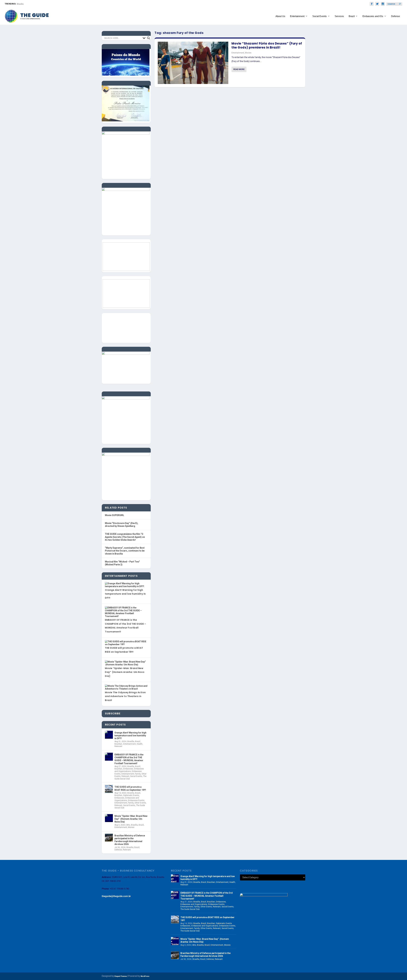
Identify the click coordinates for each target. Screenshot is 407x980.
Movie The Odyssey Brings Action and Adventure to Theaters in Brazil (125, 696)
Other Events (140, 803)
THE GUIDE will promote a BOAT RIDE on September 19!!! (130, 788)
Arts (128, 825)
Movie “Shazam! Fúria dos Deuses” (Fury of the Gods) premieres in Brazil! (266, 45)
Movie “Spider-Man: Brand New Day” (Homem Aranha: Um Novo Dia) (124, 672)
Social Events (319, 16)
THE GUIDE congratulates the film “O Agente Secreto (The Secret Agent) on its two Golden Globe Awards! (125, 537)
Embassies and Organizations (129, 770)
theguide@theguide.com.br (116, 896)
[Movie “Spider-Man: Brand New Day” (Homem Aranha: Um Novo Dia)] (109, 818)
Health (139, 744)
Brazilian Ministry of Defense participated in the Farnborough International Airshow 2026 (129, 840)
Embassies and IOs (372, 16)
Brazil (352, 16)
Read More (239, 69)
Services (339, 16)
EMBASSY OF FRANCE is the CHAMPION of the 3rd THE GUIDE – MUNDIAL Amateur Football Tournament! (128, 759)
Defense (395, 16)
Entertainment (297, 16)
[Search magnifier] (148, 38)
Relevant (118, 746)
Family (138, 774)
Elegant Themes (120, 976)
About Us (280, 16)
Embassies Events (136, 800)
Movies (248, 53)
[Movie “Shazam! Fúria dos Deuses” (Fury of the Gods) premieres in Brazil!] (193, 63)
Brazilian (118, 744)
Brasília (20, 4)
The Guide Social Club (190, 909)
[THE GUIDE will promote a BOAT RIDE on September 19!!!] (109, 789)
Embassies (128, 769)
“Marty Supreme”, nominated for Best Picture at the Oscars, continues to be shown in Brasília (125, 551)
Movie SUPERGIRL (114, 515)
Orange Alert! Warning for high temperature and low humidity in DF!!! (125, 593)
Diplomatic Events (131, 795)
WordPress (145, 976)
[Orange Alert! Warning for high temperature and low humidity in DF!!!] (109, 735)
